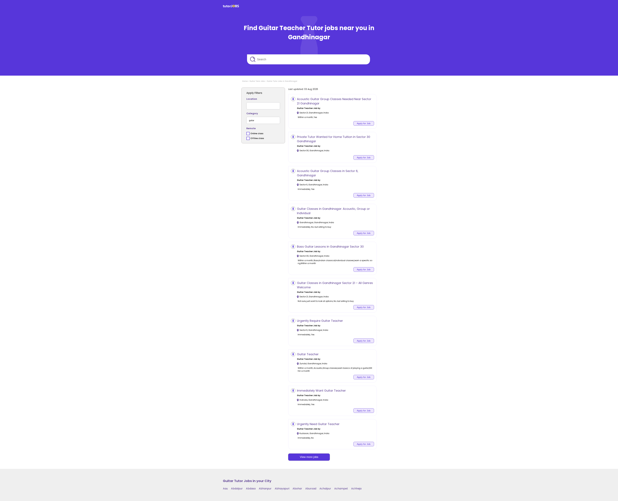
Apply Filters (254, 93)
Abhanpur (265, 488)
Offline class (257, 138)
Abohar (297, 488)
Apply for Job (364, 123)
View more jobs (309, 457)
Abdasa (251, 488)
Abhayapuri (282, 488)
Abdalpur (237, 488)
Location (251, 99)
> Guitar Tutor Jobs (256, 81)
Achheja (356, 488)
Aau (225, 488)
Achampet (341, 488)
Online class (256, 133)
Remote (251, 128)
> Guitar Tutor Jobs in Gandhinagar (281, 81)
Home (245, 81)
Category (252, 113)
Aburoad (310, 488)
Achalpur (325, 488)
